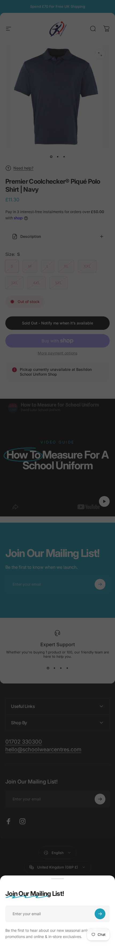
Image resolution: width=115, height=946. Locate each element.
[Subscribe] (100, 913)
